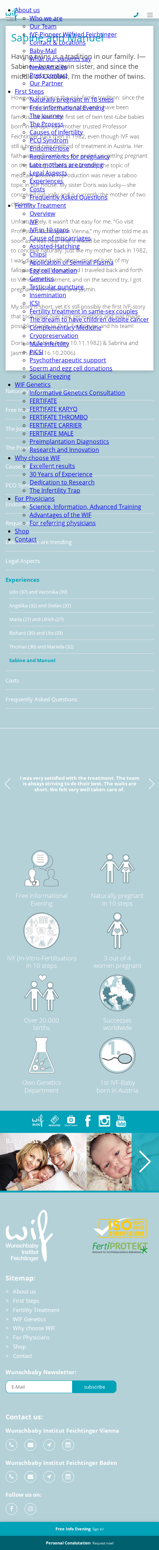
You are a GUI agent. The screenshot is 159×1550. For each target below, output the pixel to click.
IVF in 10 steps (49, 230)
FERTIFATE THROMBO (59, 417)
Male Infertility (49, 344)
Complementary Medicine (65, 327)
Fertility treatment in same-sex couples (84, 311)
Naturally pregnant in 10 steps (72, 99)
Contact (26, 539)
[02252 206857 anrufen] (11, 1477)
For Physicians (35, 498)
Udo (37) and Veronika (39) (38, 591)
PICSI (36, 352)
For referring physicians (63, 523)
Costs (37, 189)
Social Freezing (50, 376)
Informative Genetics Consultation (77, 393)
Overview (42, 213)
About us (27, 10)
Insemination (48, 295)
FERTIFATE (43, 401)
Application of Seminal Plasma (72, 262)
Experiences (46, 181)
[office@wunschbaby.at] (30, 1445)
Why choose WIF (37, 458)
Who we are (46, 18)
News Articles (48, 67)
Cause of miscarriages (60, 238)
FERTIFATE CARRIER (56, 425)
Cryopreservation (54, 336)
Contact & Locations (58, 42)
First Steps (29, 91)
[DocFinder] (71, 1120)
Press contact (49, 75)
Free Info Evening (79, 1528)
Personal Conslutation (80, 1543)
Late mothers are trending (66, 165)
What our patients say (60, 59)
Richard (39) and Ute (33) (36, 633)
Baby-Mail (43, 51)
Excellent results (52, 466)
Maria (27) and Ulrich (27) (36, 619)
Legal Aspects (48, 173)
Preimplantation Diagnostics (69, 441)
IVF (34, 222)
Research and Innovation (64, 450)
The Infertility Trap (55, 490)
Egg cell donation (53, 270)
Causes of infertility (56, 132)
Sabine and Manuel (32, 660)
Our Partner (46, 83)
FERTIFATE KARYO (53, 409)
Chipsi (38, 254)
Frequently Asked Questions (69, 197)
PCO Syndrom (49, 140)
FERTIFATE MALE (52, 433)
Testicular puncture (57, 287)
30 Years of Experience (61, 474)
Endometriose (49, 148)
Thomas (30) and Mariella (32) (41, 646)
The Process (47, 124)
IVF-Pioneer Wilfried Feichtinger (73, 34)
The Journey (46, 116)
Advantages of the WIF (60, 515)
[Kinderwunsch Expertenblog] (37, 1120)
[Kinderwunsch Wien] (12, 19)
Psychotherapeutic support (68, 360)
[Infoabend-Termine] (68, 1445)
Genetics (42, 279)
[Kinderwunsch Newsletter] (54, 1120)
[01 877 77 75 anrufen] (11, 1445)
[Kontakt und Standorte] (49, 1445)
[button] (150, 15)
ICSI (35, 303)
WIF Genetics (33, 384)
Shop (22, 531)
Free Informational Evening (67, 108)
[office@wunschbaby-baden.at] (30, 1477)
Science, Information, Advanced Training (85, 507)
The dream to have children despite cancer (89, 319)
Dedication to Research (62, 482)
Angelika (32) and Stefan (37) (40, 605)
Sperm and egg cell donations (71, 368)
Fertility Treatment (40, 205)
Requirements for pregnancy (70, 156)
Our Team (43, 26)
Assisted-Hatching (55, 246)
